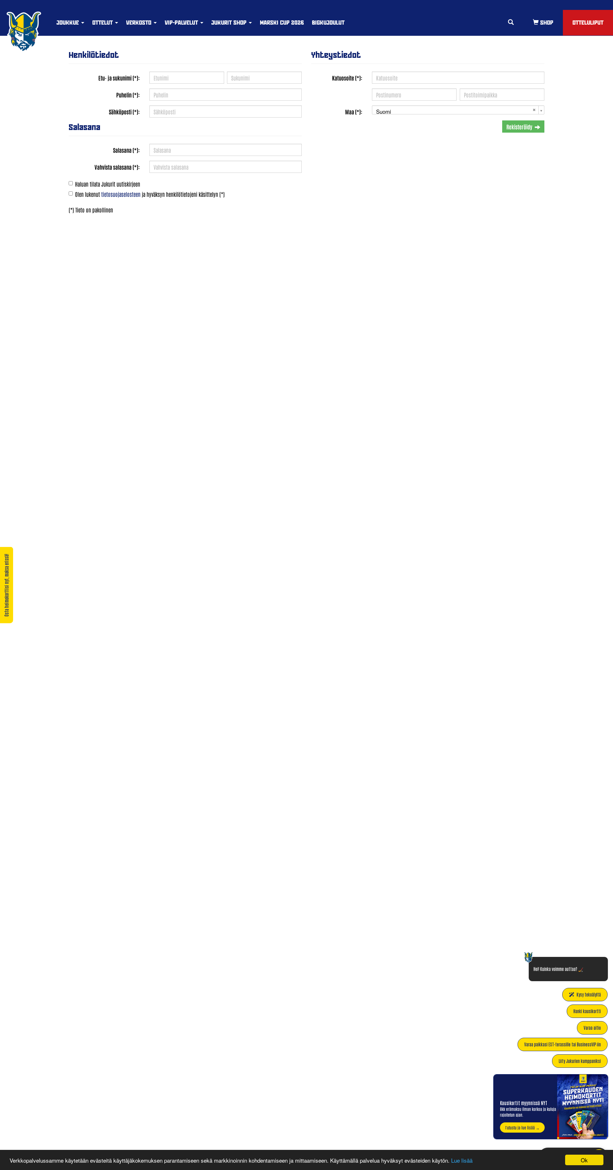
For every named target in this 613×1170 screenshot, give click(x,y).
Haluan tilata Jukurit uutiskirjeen (107, 183)
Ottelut (103, 22)
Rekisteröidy (519, 126)
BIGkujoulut (328, 22)
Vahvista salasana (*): (117, 166)
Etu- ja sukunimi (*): (119, 77)
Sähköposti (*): (124, 111)
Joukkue (68, 22)
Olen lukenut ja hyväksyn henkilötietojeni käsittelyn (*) (150, 193)
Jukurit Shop (229, 22)
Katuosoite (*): (347, 77)
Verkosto (139, 22)
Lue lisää (462, 1160)
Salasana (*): (126, 149)
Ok (584, 1160)
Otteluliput (587, 22)
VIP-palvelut (182, 22)
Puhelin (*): (128, 94)
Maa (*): (353, 111)
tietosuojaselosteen (120, 193)
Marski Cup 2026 (282, 22)
